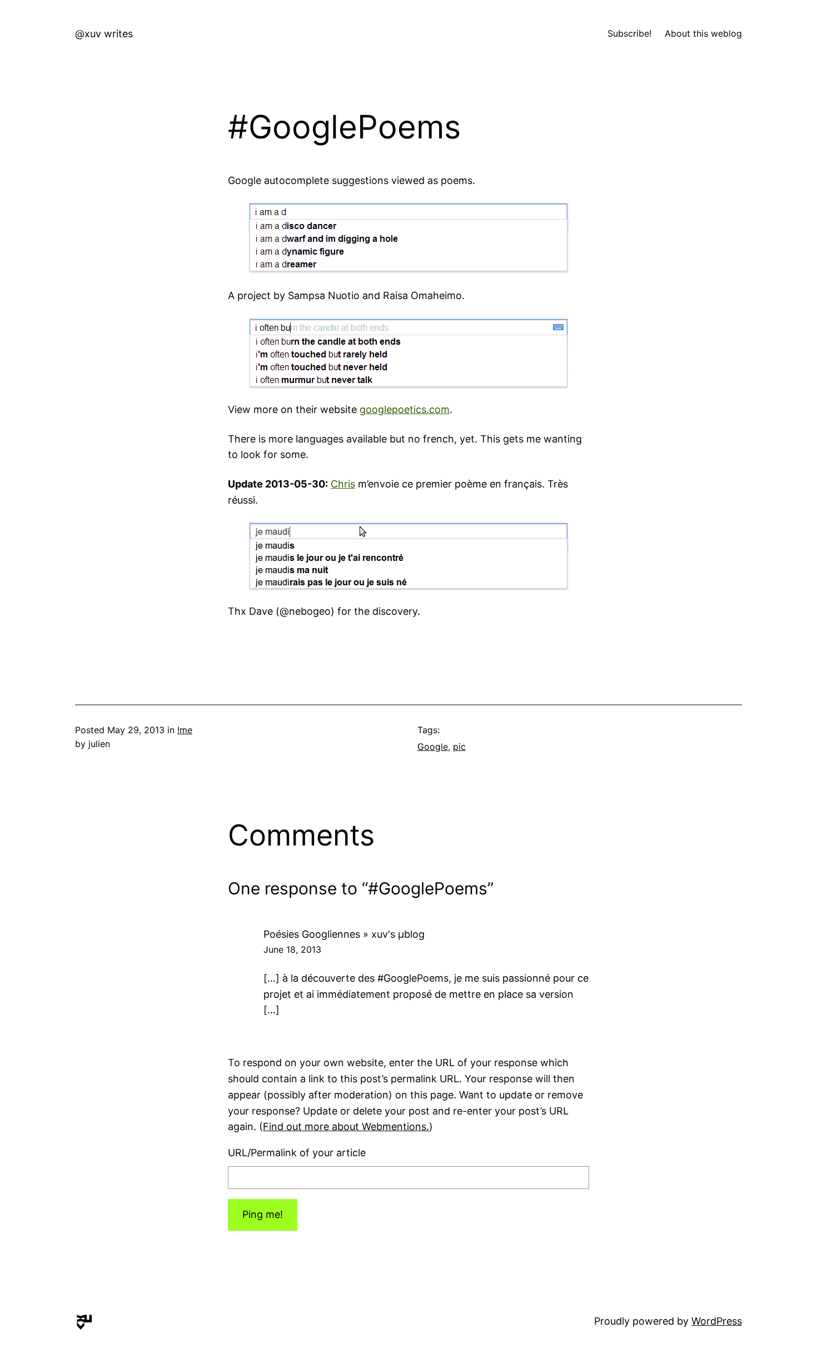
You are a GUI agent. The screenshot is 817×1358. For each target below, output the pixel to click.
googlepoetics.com (405, 409)
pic (459, 746)
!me (184, 729)
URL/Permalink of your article (297, 1152)
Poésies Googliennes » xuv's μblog (344, 934)
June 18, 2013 (292, 949)
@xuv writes (104, 33)
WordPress (716, 1321)
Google (432, 746)
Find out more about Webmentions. (346, 1126)
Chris (343, 484)
